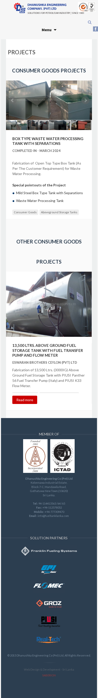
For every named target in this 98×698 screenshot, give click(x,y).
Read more (24, 400)
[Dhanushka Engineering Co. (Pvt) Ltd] (49, 8)
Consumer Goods (25, 212)
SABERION (49, 675)
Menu (47, 29)
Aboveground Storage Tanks (59, 212)
